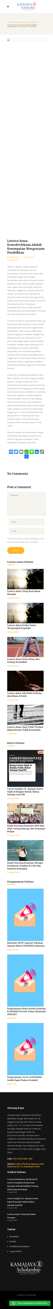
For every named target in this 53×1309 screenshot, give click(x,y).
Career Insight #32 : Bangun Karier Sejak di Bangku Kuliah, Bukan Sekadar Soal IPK (25, 792)
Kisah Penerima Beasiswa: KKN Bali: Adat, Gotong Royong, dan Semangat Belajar (26, 829)
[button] (29, 1303)
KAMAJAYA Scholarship (16, 22)
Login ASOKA (15, 1251)
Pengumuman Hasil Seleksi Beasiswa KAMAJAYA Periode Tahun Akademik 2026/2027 (26, 1011)
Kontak (12, 1241)
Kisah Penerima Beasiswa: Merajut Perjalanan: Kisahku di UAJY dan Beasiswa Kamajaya (25, 866)
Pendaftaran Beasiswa (19, 1246)
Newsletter (14, 1236)
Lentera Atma (31, 22)
